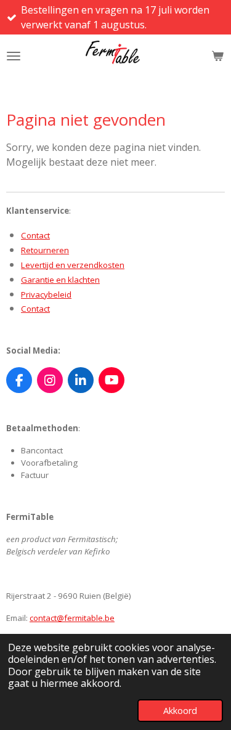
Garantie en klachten (60, 279)
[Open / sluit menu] (13, 56)
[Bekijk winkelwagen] (217, 56)
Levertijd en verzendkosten (72, 264)
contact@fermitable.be (72, 617)
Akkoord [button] (180, 710)
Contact (35, 235)
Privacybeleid (46, 294)
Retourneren (45, 250)
